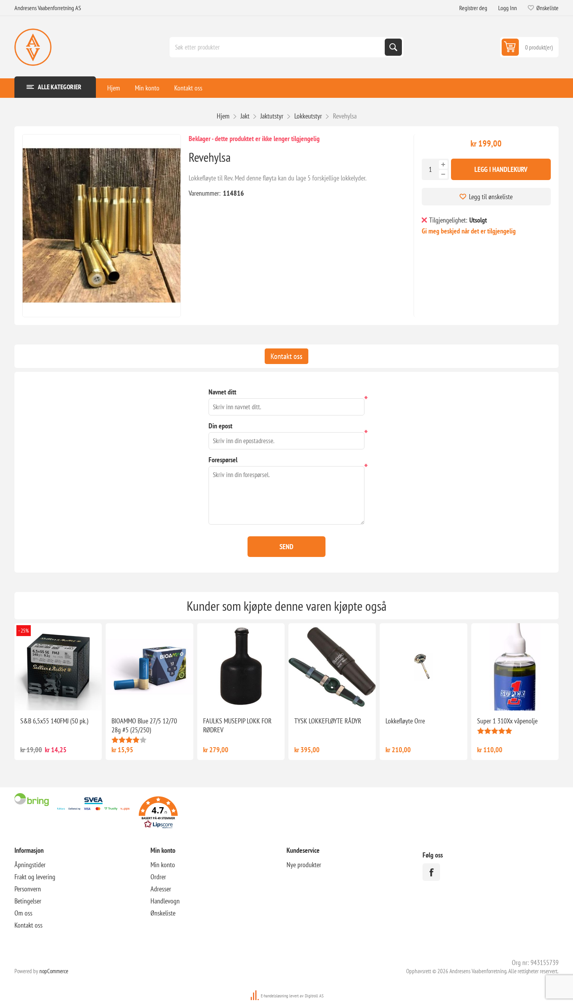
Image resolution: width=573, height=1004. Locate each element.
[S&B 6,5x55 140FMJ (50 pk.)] (58, 667)
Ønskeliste (162, 913)
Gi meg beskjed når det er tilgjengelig (469, 230)
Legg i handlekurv (500, 169)
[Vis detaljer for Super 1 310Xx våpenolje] (515, 667)
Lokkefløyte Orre (405, 720)
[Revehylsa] (101, 225)
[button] (158, 813)
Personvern (27, 888)
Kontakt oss (188, 87)
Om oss (23, 913)
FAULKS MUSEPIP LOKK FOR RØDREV (237, 725)
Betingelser (27, 900)
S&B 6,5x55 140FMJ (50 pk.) (54, 720)
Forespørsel (223, 459)
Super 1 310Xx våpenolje (507, 720)
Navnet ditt (222, 391)
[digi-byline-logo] (255, 996)
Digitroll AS (314, 996)
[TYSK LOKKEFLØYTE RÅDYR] (332, 667)
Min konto (147, 87)
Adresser (160, 888)
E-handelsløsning (274, 996)
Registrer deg (473, 8)
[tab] (286, 356)
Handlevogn (165, 900)
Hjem (113, 87)
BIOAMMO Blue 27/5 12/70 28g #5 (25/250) (144, 725)
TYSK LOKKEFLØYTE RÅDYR (327, 720)
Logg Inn (507, 8)
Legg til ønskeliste (491, 196)
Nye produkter (303, 864)
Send (286, 546)
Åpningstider (30, 864)
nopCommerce (53, 971)
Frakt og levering (34, 876)
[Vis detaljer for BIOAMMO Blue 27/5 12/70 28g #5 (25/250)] (149, 667)
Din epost (220, 425)
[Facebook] (431, 872)
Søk (393, 47)
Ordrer (158, 876)
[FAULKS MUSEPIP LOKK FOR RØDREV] (241, 667)
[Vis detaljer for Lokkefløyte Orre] (423, 667)
